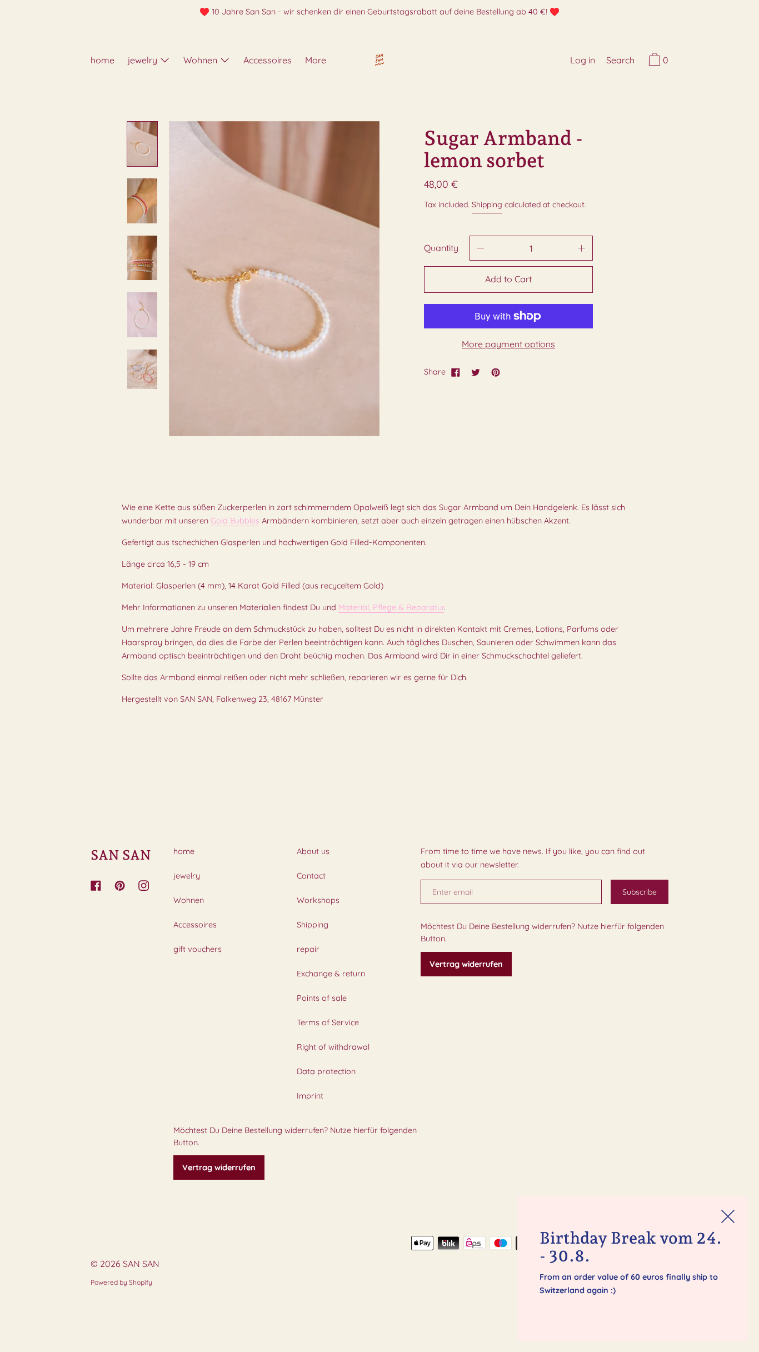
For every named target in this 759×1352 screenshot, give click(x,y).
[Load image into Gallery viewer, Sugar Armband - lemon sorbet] (142, 144)
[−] (480, 248)
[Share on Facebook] (456, 372)
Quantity (441, 247)
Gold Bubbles (235, 521)
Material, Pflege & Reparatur (391, 607)
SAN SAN (121, 855)
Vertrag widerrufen (219, 1168)
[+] (581, 248)
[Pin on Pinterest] (496, 372)
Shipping (487, 204)
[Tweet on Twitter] (476, 372)
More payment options (508, 344)
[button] (620, 61)
